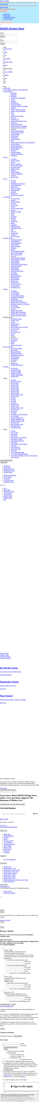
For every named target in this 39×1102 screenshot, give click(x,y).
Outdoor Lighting (16, 371)
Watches (13, 218)
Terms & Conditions (9, 893)
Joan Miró (14, 272)
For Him (13, 399)
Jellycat (13, 342)
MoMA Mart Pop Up (17, 147)
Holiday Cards (15, 169)
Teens (12, 335)
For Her (13, 398)
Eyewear (13, 203)
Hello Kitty (14, 340)
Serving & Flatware (16, 124)
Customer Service (9, 482)
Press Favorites (15, 357)
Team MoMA (15, 358)
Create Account (8, 1070)
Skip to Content (4, 1)
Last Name (27, 963)
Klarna (6, 839)
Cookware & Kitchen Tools (19, 121)
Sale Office (14, 442)
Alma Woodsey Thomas (18, 259)
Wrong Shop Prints (16, 254)
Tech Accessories (16, 188)
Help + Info (4, 830)
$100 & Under (15, 389)
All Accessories (15, 198)
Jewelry (13, 207)
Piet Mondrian (15, 277)
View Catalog (8, 477)
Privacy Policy (8, 891)
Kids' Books (14, 299)
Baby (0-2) (14, 330)
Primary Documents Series (18, 315)
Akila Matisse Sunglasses (18, 258)
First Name (27, 961)
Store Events (7, 866)
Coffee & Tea (15, 119)
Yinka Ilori (14, 155)
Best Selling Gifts (16, 381)
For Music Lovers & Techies (19, 414)
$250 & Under (15, 393)
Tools (12, 113)
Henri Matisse (15, 268)
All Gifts (13, 380)
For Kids (13, 401)
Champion (14, 225)
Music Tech (14, 187)
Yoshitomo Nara (15, 287)
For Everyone (15, 396)
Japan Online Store (9, 881)
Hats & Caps (14, 205)
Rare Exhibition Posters (17, 251)
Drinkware (14, 123)
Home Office (14, 177)
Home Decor (14, 103)
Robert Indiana (15, 279)
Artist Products (15, 241)
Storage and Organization (18, 111)
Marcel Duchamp (16, 276)
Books (5, 65)
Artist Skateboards (16, 243)
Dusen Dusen (15, 136)
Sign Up (35, 813)
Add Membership (5, 1004)
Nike (12, 230)
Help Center (7, 15)
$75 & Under (15, 388)
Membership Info (9, 469)
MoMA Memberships (10, 475)
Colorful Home (15, 134)
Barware (13, 118)
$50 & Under (15, 386)
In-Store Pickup (8, 19)
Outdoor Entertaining (17, 154)
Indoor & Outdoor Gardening (19, 106)
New (5, 47)
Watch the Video (12, 804)
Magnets (13, 170)
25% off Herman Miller (17, 452)
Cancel (13, 1004)
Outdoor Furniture (16, 373)
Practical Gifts (15, 422)
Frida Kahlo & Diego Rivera (19, 264)
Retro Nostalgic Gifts (17, 424)
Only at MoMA (8, 72)
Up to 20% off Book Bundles (19, 454)
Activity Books (15, 294)
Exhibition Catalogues (17, 297)
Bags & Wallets (15, 202)
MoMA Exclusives (16, 353)
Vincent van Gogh (16, 284)
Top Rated (14, 360)
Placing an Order (8, 841)
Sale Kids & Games (16, 439)
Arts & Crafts (15, 320)
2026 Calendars (15, 160)
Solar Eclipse (14, 233)
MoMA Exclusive (5, 658)
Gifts (5, 78)
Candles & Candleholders (18, 98)
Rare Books (14, 305)
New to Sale (14, 432)
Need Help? (4, 11)
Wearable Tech (15, 190)
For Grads (14, 411)
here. (24, 1076)
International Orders (9, 17)
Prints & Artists (8, 62)
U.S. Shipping (8, 842)
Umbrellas (14, 216)
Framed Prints (15, 244)
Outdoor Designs (16, 152)
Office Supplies (15, 172)
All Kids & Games (16, 319)
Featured (13, 175)
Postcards (13, 248)
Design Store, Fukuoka (10, 873)
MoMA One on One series (18, 314)
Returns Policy (8, 849)
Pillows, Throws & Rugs (18, 109)
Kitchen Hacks (15, 144)
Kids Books (14, 325)
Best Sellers (7, 88)
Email (26, 971)
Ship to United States (6, 22)
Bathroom (14, 94)
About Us (3, 856)
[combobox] (8, 35)
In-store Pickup (8, 472)
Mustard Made (15, 149)
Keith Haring (14, 274)
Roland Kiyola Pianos (17, 195)
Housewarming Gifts (17, 417)
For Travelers (15, 416)
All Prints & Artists (16, 240)
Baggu (13, 223)
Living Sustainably (16, 146)
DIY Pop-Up (14, 338)
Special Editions (15, 307)
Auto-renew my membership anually (19, 973)
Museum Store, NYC (10, 868)
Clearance (14, 450)
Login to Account (5, 920)
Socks (12, 213)
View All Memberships (6, 1006)
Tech (5, 55)
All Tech (13, 180)
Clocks (13, 99)
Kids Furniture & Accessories (19, 327)
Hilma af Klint (15, 269)
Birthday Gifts (15, 404)
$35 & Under (15, 385)
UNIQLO (14, 235)
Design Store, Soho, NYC (11, 871)
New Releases (15, 292)
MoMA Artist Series (16, 310)
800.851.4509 (4, 819)
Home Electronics (16, 104)
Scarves (13, 210)
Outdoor (6, 75)
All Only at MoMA (16, 348)
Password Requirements (10, 1047)
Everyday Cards (15, 167)
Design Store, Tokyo (10, 875)
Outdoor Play (15, 376)
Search (2, 33)
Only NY (13, 151)
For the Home (8, 49)
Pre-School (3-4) (15, 332)
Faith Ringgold (15, 263)
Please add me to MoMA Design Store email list (19, 1061)
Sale (5, 81)
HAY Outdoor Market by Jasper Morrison (16, 90)
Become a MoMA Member (8, 9)
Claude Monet (15, 261)
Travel (13, 215)
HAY (12, 141)
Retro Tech (14, 193)
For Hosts (14, 413)
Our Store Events (9, 480)
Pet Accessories (15, 236)
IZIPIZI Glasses (15, 226)
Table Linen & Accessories (18, 127)
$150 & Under (15, 391)
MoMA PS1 (14, 221)
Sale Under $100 (16, 449)
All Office (14, 159)
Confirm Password (26, 1059)
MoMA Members (9, 836)
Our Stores (7, 478)
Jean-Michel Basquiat (17, 271)
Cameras (13, 182)
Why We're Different (10, 859)
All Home (14, 93)
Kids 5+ (13, 333)
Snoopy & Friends (16, 345)
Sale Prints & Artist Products (19, 444)
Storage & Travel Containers (19, 126)
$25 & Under (15, 383)
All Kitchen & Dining (17, 116)
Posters (13, 249)
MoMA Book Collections (18, 312)
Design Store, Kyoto (9, 878)
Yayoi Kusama (15, 286)
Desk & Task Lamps (17, 165)
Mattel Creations (15, 246)
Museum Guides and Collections (20, 304)
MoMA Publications (16, 300)
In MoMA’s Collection (17, 355)
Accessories (7, 58)
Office (5, 52)
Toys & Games (15, 328)
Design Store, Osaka (9, 876)
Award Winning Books (17, 296)
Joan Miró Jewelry (16, 228)
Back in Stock (4, 653)
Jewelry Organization (17, 208)
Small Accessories (16, 211)
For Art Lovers (15, 409)
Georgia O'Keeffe (16, 266)
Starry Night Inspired (17, 253)
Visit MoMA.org (5, 886)
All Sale (13, 431)
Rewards (6, 837)
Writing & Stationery (17, 174)
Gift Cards (7, 850)
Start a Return (8, 845)
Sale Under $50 (15, 447)
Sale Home (14, 436)
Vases (12, 114)
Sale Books (14, 434)
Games (13, 322)
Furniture (13, 101)
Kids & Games (8, 68)
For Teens (14, 403)
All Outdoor (14, 368)
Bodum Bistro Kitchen (17, 131)
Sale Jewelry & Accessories (19, 437)
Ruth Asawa (14, 281)
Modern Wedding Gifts (17, 419)
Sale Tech (14, 445)
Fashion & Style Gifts (17, 408)
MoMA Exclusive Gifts (17, 421)
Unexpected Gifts (16, 427)
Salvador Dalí (15, 282)
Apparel (13, 200)
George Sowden (15, 139)
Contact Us (7, 14)
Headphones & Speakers (18, 183)
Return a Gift (7, 847)
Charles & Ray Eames (17, 132)
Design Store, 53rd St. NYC (12, 870)
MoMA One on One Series (18, 302)
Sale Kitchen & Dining (17, 441)
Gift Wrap (6, 852)
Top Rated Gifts (15, 426)
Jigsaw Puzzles (15, 324)
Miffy (12, 343)
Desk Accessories (16, 164)
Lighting (13, 108)
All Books (14, 291)
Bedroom (13, 96)
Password (23, 1045)
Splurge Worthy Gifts (17, 394)
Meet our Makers (16, 352)
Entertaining (14, 137)
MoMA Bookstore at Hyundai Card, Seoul (16, 880)
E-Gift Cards (14, 406)
